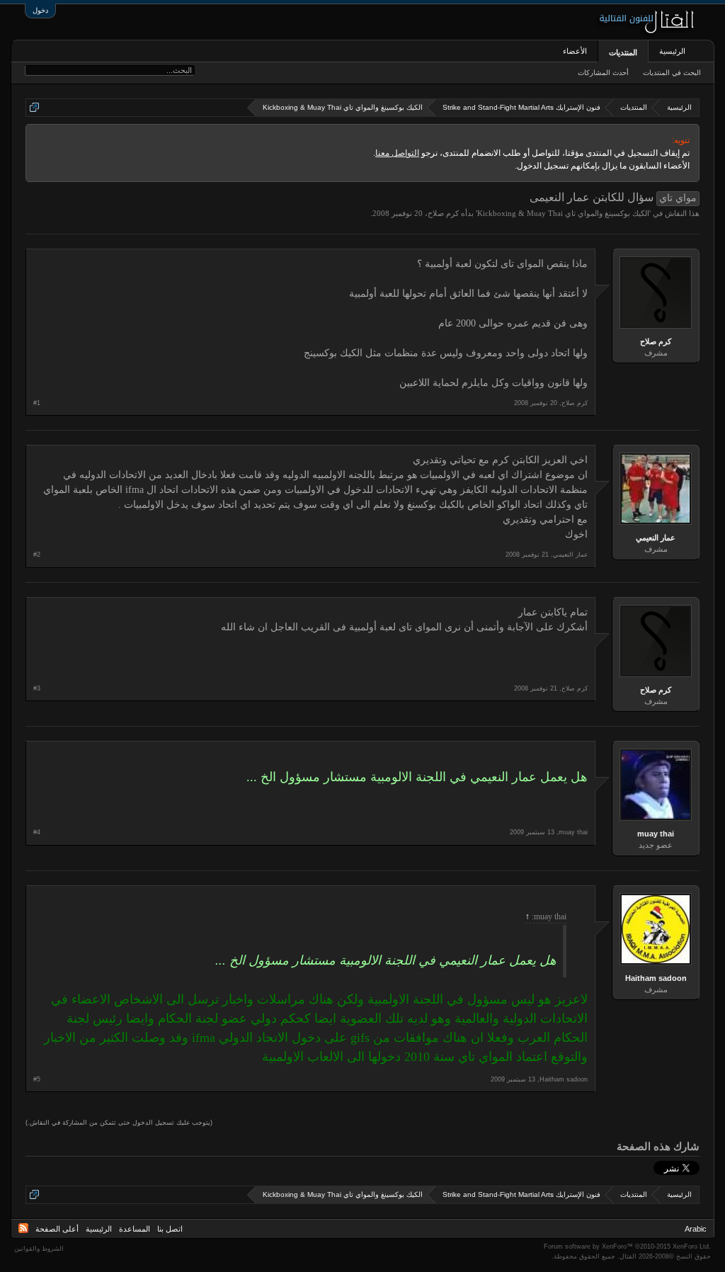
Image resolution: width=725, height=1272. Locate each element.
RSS (23, 1228)
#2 (36, 554)
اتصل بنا (170, 1229)
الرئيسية (672, 51)
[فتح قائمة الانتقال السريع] (34, 107)
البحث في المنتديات (672, 72)
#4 (36, 832)
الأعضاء (575, 51)
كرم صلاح (443, 213)
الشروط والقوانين (39, 1248)
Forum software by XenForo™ (627, 1246)
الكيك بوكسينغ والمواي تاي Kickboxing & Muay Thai (563, 213)
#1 (36, 403)
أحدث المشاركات (603, 72)
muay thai (655, 833)
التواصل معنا (397, 153)
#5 (36, 1079)
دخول (40, 10)
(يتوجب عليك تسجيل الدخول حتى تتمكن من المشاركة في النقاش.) (118, 1122)
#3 (36, 688)
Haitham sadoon (656, 978)
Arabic (696, 1229)
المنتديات (623, 52)
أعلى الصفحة (57, 1229)
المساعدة (134, 1229)
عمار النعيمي (655, 537)
